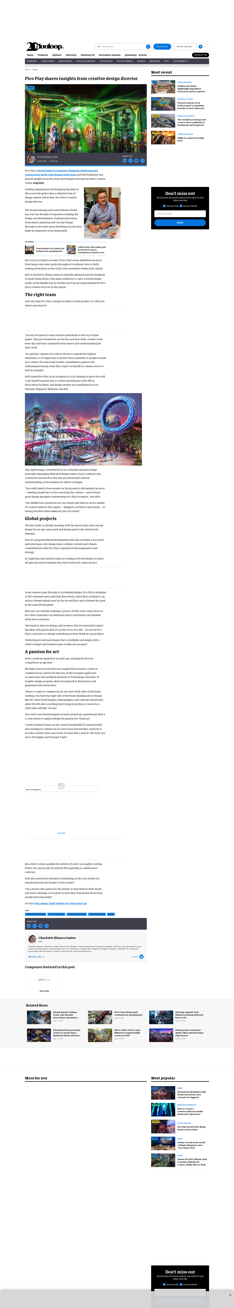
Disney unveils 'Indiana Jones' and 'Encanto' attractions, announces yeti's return (65, 1016)
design (111, 914)
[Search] (148, 46)
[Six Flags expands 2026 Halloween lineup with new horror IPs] (161, 1017)
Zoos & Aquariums (85, 61)
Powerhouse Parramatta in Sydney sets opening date (50, 249)
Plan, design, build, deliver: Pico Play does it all (60, 903)
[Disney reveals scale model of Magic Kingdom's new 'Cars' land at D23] (163, 1143)
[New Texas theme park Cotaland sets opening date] (100, 1017)
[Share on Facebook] (142, 160)
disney (180, 1088)
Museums (32, 61)
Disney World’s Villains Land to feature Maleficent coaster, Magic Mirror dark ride (192, 1163)
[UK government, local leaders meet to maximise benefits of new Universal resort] (163, 103)
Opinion (56, 55)
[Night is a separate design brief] (163, 137)
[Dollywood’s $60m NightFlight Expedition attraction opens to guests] (163, 86)
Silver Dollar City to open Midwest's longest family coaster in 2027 (127, 1032)
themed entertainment (35, 914)
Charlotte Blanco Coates (49, 157)
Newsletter (200, 55)
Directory (71, 55)
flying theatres (184, 1123)
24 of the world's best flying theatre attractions (191, 1128)
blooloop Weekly (190, 206)
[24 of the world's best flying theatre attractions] (163, 1126)
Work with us (162, 46)
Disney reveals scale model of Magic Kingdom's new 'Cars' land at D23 (191, 1145)
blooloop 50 (88, 55)
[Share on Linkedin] (124, 160)
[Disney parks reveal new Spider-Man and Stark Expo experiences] (161, 1034)
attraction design (56, 914)
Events (143, 55)
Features (43, 55)
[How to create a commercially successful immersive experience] (163, 1109)
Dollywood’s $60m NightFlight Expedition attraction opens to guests (191, 88)
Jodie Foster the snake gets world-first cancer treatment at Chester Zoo (92, 249)
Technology (106, 61)
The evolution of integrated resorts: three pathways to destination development (191, 122)
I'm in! (180, 223)
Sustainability (180, 61)
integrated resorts (186, 116)
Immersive (154, 61)
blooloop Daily (173, 206)
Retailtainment (125, 61)
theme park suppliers (77, 914)
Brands (141, 61)
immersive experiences (186, 1105)
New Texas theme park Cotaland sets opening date (128, 1013)
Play (166, 61)
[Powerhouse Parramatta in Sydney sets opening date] (29, 249)
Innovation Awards (110, 55)
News (30, 55)
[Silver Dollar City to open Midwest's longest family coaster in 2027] (100, 1034)
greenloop (131, 55)
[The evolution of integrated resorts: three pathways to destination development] (163, 120)
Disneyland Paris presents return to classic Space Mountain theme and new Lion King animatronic (66, 1033)
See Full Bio (35, 957)
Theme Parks (47, 61)
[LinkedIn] (141, 957)
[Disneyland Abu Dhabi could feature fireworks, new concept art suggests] (163, 1092)
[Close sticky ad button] (230, 1295)
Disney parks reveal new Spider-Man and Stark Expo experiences (189, 1032)
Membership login (184, 46)
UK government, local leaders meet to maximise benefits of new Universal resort (190, 106)
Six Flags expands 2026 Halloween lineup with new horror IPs (189, 1015)
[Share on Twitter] (130, 160)
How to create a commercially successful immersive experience (190, 1111)
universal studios (185, 99)
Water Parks (65, 61)
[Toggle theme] (200, 47)
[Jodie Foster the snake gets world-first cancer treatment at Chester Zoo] (71, 249)
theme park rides (184, 82)
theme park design (97, 914)
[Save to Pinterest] (136, 160)
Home (27, 69)
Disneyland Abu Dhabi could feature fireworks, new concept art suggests (191, 1094)
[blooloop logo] (45, 46)
